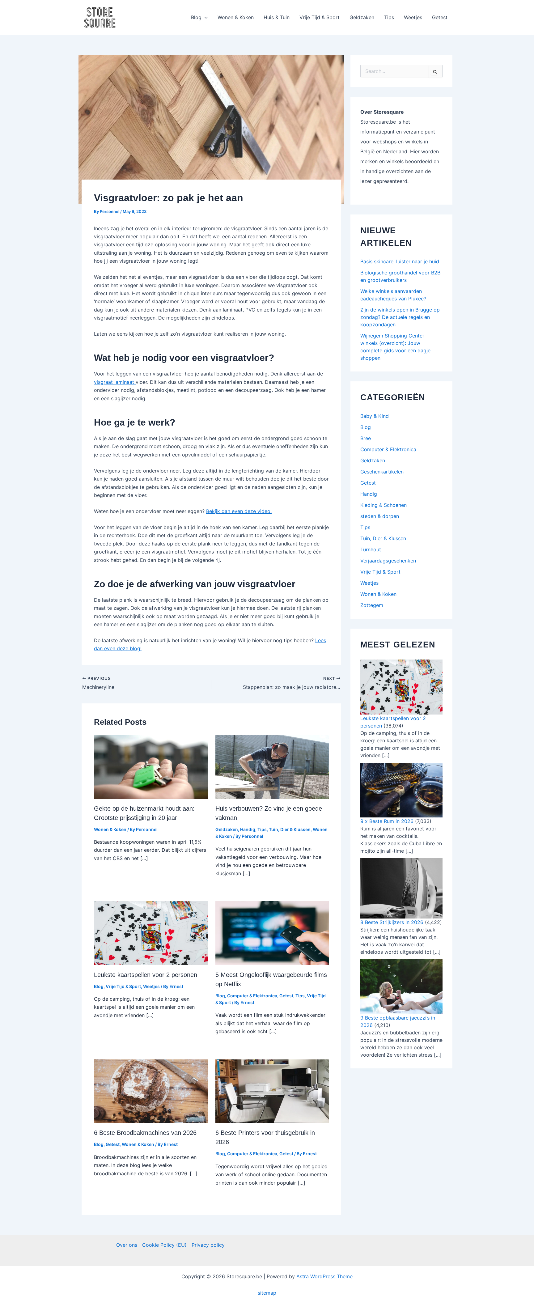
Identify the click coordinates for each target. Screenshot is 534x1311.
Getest (439, 17)
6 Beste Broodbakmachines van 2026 (145, 1132)
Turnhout (370, 549)
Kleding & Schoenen (383, 505)
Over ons (126, 1245)
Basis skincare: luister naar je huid (399, 261)
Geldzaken (362, 17)
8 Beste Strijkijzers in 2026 (391, 922)
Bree (365, 438)
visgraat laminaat (115, 382)
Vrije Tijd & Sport (319, 17)
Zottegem (371, 605)
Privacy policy (208, 1245)
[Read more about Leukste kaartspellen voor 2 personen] (151, 933)
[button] (204, 17)
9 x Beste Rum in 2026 (386, 821)
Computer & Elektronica (252, 995)
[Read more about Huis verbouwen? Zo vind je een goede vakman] (272, 766)
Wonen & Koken (236, 17)
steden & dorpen (379, 516)
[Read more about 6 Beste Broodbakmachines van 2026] (151, 1091)
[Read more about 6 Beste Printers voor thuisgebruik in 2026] (272, 1091)
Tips (389, 17)
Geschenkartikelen (382, 472)
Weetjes (413, 17)
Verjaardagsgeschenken (388, 561)
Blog (196, 17)
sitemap (267, 1293)
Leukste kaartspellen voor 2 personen (145, 974)
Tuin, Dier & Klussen (290, 829)
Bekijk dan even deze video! (239, 511)
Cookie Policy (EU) (164, 1245)
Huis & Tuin (277, 17)
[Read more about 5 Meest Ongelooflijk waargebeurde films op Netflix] (272, 933)
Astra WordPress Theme (324, 1276)
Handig (247, 829)
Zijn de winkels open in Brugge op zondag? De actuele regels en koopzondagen (400, 317)
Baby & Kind (374, 416)
